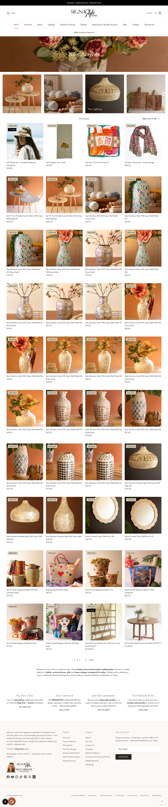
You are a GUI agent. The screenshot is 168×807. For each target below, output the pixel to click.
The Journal (149, 24)
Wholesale (90, 764)
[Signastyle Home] (84, 13)
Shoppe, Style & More (71, 753)
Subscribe (123, 757)
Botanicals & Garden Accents (104, 24)
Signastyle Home (17, 795)
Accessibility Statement (78, 795)
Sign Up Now (64, 710)
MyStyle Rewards (92, 760)
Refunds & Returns (93, 753)
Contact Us (90, 745)
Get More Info (25, 707)
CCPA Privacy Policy (106, 795)
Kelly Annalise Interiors (84, 32)
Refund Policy (144, 795)
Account (89, 741)
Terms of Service (132, 795)
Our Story (66, 737)
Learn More (143, 710)
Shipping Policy (156, 795)
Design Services (69, 760)
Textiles (83, 24)
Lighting (51, 24)
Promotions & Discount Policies (98, 756)
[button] (5, 802)
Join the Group (104, 710)
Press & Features (69, 741)
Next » (91, 659)
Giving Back (67, 745)
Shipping (89, 749)
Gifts (125, 24)
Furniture (28, 24)
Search (88, 737)
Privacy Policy (92, 795)
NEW (16, 24)
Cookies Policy (119, 795)
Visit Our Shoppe (69, 749)
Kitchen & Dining (67, 24)
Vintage (135, 24)
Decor (40, 24)
